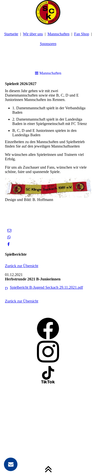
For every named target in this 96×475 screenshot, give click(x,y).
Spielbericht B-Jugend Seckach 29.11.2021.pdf (46, 287)
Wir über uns (33, 34)
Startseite (11, 34)
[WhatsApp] (9, 237)
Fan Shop (81, 34)
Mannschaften (58, 34)
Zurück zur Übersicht (21, 266)
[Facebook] (8, 244)
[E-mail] (9, 230)
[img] (48, 12)
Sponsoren (48, 44)
